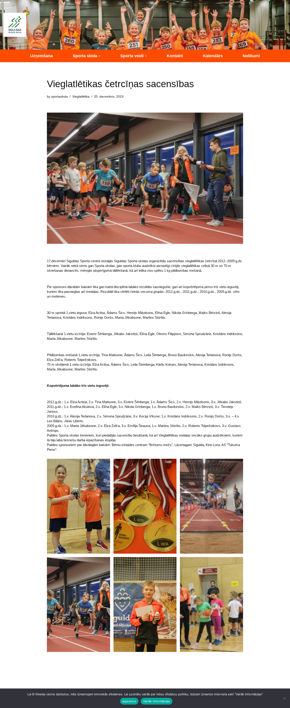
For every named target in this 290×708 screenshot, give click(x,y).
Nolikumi (251, 56)
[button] (99, 56)
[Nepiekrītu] (284, 698)
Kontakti (175, 56)
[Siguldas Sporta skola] (14, 25)
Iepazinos (129, 701)
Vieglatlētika (80, 96)
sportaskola (59, 96)
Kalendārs (213, 56)
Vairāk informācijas (156, 701)
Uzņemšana (41, 56)
